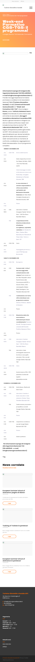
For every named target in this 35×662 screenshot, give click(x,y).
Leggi (9, 503)
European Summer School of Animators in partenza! (14, 560)
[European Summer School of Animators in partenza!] (17, 549)
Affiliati (22, 1)
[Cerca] (26, 7)
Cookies (26, 658)
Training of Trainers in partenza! (15, 526)
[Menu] (30, 7)
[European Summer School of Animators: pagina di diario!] (17, 480)
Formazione (28, 34)
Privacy (22, 658)
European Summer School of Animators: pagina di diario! (14, 492)
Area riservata (15, 1)
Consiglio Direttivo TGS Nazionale (13, 34)
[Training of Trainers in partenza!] (17, 515)
